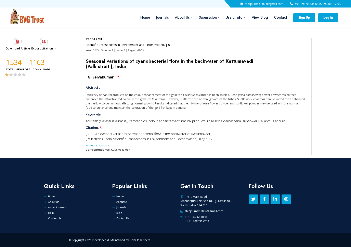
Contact (280, 17)
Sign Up (304, 17)
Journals (162, 17)
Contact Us (54, 218)
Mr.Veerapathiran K (97, 145)
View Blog (260, 17)
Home (145, 17)
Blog (119, 213)
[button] (43, 44)
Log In (328, 17)
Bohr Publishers (140, 240)
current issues (57, 207)
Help (51, 213)
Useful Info (234, 17)
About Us (182, 17)
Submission (208, 17)
